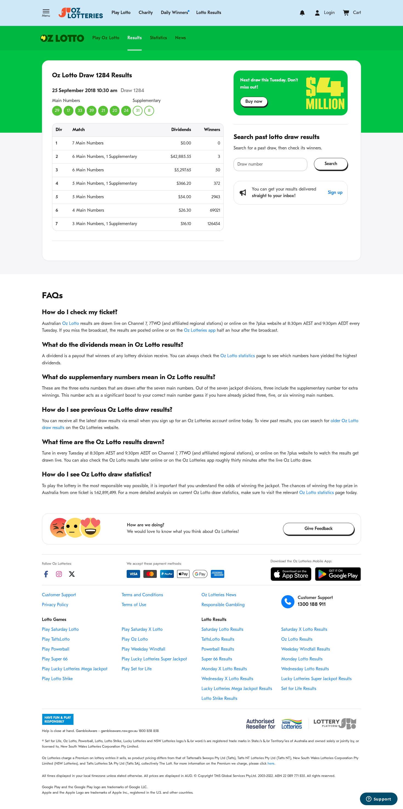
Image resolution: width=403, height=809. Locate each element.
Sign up (335, 193)
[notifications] (302, 13)
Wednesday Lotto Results (305, 669)
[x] (72, 574)
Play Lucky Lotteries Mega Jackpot (74, 669)
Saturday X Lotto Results (304, 630)
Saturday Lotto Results (222, 630)
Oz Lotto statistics (237, 356)
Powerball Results (218, 649)
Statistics (158, 38)
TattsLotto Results (218, 639)
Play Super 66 (54, 659)
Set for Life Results (298, 689)
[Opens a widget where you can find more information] (379, 799)
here (271, 763)
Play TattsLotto (56, 639)
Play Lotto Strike (57, 679)
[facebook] (46, 574)
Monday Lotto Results (302, 659)
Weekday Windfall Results (305, 649)
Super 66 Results (217, 659)
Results (134, 38)
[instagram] (59, 574)
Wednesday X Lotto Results (227, 679)
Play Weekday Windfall (143, 649)
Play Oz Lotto (105, 38)
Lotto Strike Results (219, 699)
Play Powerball (55, 649)
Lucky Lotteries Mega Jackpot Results (237, 689)
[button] (46, 13)
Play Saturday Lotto (60, 630)
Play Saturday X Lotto (142, 630)
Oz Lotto (70, 324)
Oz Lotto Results (297, 639)
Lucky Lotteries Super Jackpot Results (316, 679)
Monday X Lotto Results (224, 669)
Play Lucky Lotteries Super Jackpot (154, 659)
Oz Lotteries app (199, 330)
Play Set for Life (137, 669)
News (180, 38)
